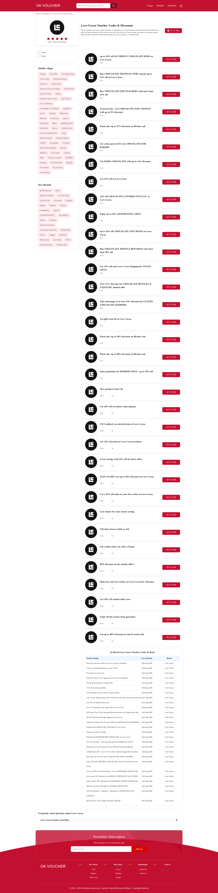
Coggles (52, 235)
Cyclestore (57, 200)
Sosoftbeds (44, 128)
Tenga (64, 133)
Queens (65, 118)
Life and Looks (63, 196)
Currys (118, 869)
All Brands (172, 6)
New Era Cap (45, 200)
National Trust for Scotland (50, 89)
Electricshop (65, 230)
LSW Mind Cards (67, 74)
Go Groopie (55, 153)
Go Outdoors (44, 172)
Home (38, 14)
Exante (118, 877)
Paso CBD (53, 74)
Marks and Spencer (47, 196)
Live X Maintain (46, 104)
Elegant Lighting (62, 138)
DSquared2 (44, 123)
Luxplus (67, 153)
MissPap (69, 163)
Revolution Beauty (60, 79)
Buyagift (69, 200)
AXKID (43, 143)
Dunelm (63, 205)
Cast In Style (44, 79)
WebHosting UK (67, 123)
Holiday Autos (67, 128)
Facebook (165, 870)
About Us (143, 873)
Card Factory (66, 99)
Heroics (55, 128)
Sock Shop (57, 240)
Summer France (45, 94)
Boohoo (93, 873)
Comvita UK (56, 84)
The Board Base (56, 163)
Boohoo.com (44, 240)
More (101, 63)
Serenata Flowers (46, 245)
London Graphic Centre (48, 99)
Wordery (52, 205)
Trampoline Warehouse (48, 230)
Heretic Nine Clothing (48, 148)
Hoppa (150, 6)
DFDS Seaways (45, 191)
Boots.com (93, 877)
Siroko (42, 113)
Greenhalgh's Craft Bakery (49, 108)
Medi (42, 158)
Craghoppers (44, 210)
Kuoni (58, 191)
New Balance (63, 215)
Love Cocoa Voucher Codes (63, 14)
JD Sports (52, 220)
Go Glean (66, 143)
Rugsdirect (67, 108)
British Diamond (46, 138)
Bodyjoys (43, 153)
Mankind (160, 6)
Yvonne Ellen (69, 89)
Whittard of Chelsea (47, 225)
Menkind (43, 118)
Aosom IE (43, 84)
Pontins (42, 74)
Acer (93, 869)
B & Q (42, 235)
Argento (56, 210)
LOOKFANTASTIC (47, 215)
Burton (42, 220)
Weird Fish (64, 113)
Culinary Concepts (54, 158)
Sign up (139, 849)
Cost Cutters (44, 168)
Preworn (63, 148)
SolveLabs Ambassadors (48, 133)
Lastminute (55, 118)
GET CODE (171, 59)
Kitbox (58, 94)
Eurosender (54, 143)
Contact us (143, 869)
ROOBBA (69, 158)
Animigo (43, 163)
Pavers (68, 240)
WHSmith (62, 235)
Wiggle (42, 205)
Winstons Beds (62, 245)
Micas (54, 123)
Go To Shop (175, 31)
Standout (52, 113)
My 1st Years (57, 168)
